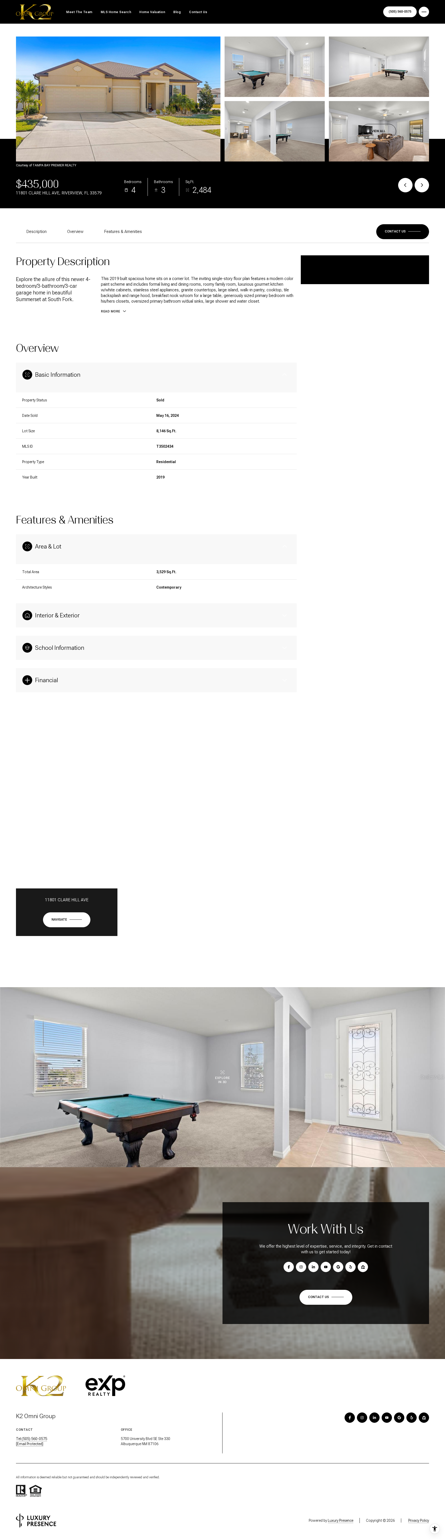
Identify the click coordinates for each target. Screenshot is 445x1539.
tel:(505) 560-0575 (31, 1439)
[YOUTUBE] (387, 1417)
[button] (402, 231)
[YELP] (411, 1417)
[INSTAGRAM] (362, 1417)
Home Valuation (152, 12)
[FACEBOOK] (350, 1417)
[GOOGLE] (399, 1417)
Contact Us (198, 12)
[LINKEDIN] (374, 1417)
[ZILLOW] (424, 1417)
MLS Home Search (116, 12)
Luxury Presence (340, 1520)
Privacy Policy (418, 1520)
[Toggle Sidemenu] (424, 12)
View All (379, 131)
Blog (177, 12)
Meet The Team (79, 12)
